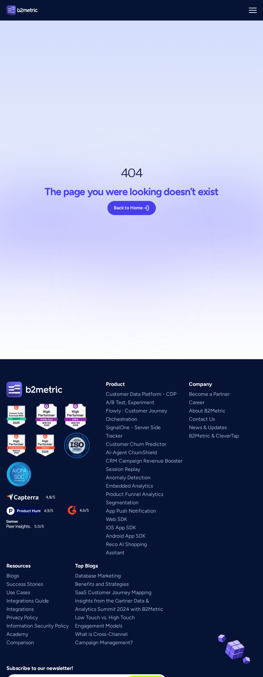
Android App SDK (126, 536)
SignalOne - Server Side (133, 427)
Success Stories (24, 584)
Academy (17, 634)
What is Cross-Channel (102, 634)
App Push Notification (131, 511)
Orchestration (121, 419)
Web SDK (116, 519)
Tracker (114, 436)
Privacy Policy (22, 617)
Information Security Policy (37, 626)
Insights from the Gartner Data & (112, 601)
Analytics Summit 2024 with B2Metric (119, 609)
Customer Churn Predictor (136, 444)
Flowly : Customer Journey (136, 411)
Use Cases (18, 592)
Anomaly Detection (128, 477)
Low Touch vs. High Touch (105, 617)
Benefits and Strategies (102, 584)
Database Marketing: (99, 576)
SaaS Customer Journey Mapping (113, 592)
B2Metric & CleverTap (214, 436)
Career (196, 402)
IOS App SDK (121, 528)
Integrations (20, 609)
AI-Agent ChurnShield (131, 452)
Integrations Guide (27, 601)
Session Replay (123, 469)
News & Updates (208, 427)
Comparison (20, 642)
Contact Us (202, 419)
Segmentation (122, 502)
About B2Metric (207, 411)
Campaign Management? (104, 642)
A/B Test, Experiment (130, 402)
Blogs (12, 576)
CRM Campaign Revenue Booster (144, 461)
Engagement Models (98, 626)
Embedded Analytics (129, 486)
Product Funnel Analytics (134, 494)
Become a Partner (209, 394)
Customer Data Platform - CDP (141, 394)
